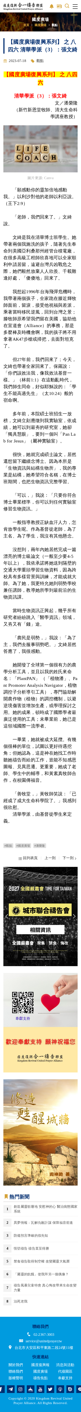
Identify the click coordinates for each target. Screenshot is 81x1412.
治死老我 (20, 1301)
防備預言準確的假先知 (31, 1235)
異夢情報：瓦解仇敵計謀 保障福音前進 (43, 1222)
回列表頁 (30, 858)
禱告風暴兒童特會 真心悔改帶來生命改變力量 (45, 1288)
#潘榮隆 (39, 845)
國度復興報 (40, 1365)
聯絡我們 (16, 1371)
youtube (40, 1389)
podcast (60, 1389)
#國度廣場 (23, 845)
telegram (11, 1389)
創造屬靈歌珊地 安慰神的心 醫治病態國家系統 (45, 1209)
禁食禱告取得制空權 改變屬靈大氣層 (42, 1261)
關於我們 (16, 1365)
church (30, 1389)
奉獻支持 (65, 1378)
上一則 (50, 858)
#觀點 (8, 845)
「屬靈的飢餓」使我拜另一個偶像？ (41, 1274)
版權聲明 (16, 1378)
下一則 (68, 858)
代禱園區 (65, 1371)
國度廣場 (41, 24)
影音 (52, 6)
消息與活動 (65, 1365)
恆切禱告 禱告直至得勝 (31, 1248)
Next (74, 916)
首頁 (26, 24)
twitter (50, 1389)
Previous (6, 916)
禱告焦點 (40, 1378)
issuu (70, 1389)
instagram (21, 1389)
